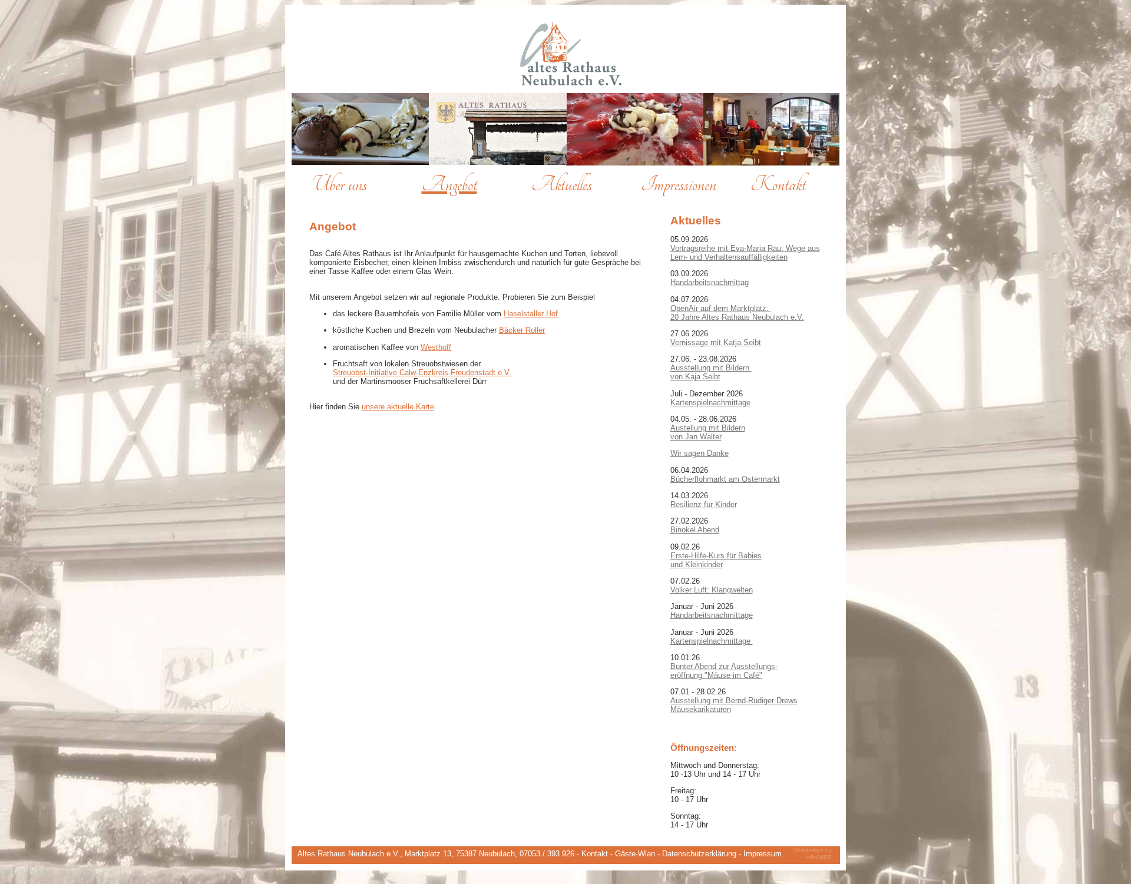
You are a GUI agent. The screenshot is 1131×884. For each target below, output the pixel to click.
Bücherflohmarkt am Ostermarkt (725, 479)
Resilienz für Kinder (703, 504)
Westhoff (436, 347)
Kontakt (595, 853)
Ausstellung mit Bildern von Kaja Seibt (711, 372)
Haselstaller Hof (531, 313)
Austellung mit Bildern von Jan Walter (707, 432)
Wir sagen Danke (699, 453)
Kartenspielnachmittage (710, 402)
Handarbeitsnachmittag (709, 282)
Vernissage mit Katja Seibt (715, 342)
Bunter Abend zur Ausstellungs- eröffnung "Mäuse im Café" (724, 671)
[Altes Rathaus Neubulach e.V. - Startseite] (571, 84)
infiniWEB (819, 856)
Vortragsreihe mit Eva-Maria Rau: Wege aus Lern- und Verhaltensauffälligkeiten (745, 252)
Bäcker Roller (522, 330)
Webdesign (809, 850)
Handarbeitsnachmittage (711, 615)
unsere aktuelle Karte (398, 406)
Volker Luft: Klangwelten (711, 589)
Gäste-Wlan (636, 853)
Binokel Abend (694, 529)
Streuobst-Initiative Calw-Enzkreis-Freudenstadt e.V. (422, 372)
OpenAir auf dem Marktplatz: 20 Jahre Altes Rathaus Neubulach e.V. (737, 313)
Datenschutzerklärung (700, 853)
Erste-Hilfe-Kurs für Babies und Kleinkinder (716, 560)
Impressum (762, 853)
